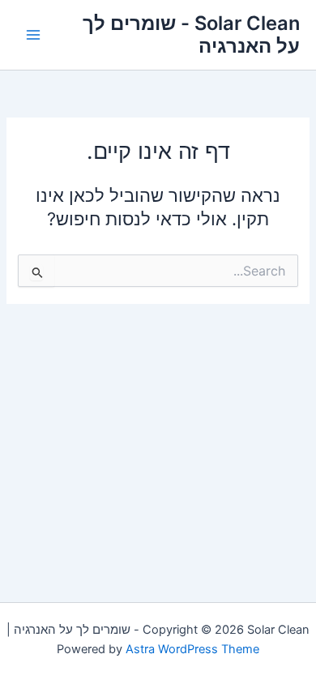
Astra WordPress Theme (192, 649)
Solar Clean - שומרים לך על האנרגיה (191, 34)
